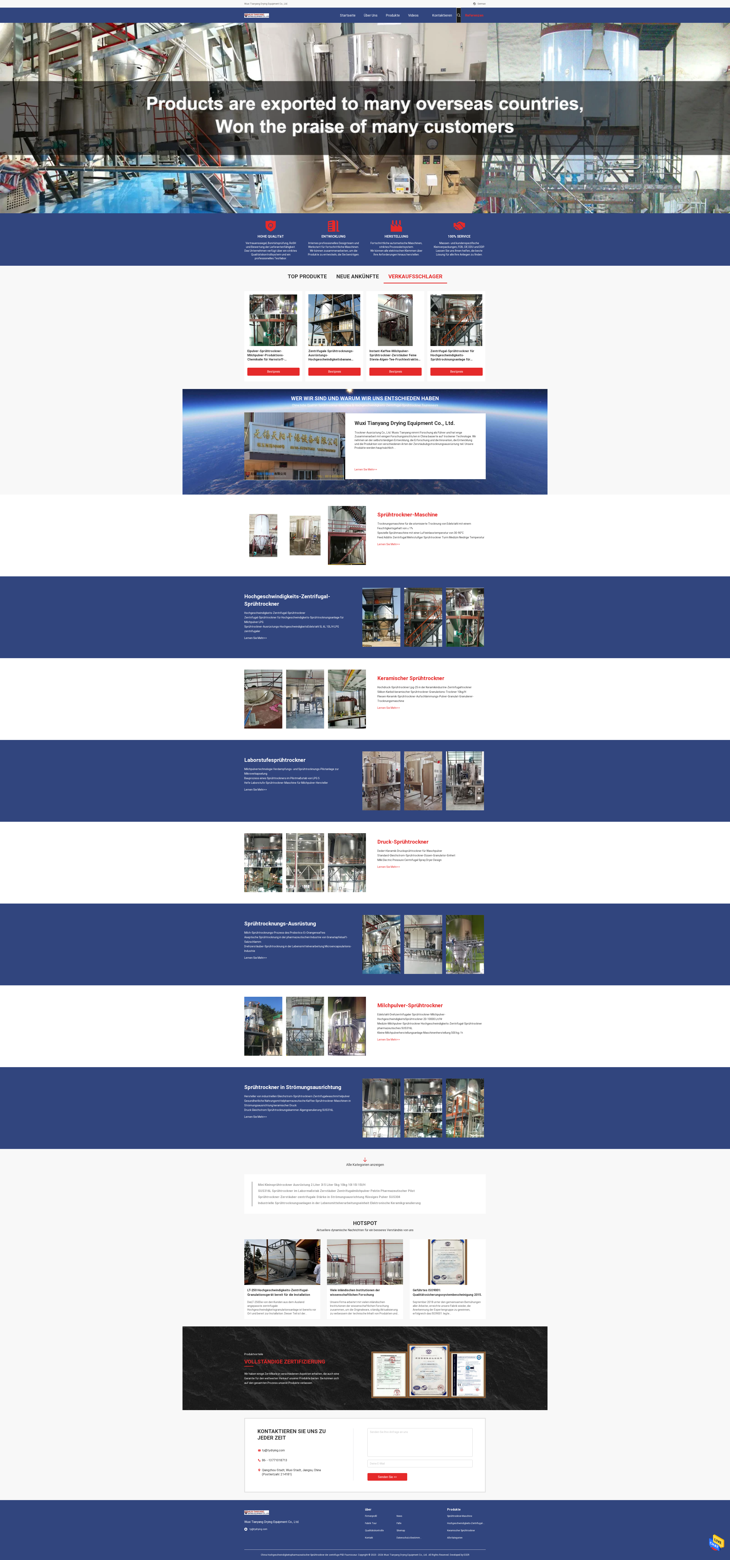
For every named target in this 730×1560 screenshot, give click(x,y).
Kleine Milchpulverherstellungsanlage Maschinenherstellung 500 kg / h (420, 1032)
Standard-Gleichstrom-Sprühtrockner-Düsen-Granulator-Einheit (416, 855)
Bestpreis (273, 371)
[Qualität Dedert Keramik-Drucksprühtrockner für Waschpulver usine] (263, 862)
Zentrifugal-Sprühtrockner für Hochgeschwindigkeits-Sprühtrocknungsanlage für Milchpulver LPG (294, 620)
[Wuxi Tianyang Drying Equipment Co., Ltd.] (256, 15)
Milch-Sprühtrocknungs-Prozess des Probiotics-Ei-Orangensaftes (284, 932)
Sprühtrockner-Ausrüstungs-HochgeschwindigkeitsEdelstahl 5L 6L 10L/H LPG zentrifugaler (291, 629)
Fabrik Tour (371, 1523)
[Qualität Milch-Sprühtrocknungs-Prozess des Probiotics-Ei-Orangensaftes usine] (381, 944)
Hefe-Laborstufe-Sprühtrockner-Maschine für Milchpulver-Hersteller (286, 782)
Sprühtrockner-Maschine (407, 515)
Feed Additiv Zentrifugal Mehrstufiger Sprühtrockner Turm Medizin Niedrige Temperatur (430, 537)
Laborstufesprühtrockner (274, 760)
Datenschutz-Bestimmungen (409, 1537)
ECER (466, 1555)
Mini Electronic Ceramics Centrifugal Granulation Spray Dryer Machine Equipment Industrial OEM (327, 1192)
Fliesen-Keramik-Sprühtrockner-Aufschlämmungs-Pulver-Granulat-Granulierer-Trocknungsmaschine (425, 698)
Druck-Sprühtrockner (402, 842)
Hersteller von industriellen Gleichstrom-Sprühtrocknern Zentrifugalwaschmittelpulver (297, 1096)
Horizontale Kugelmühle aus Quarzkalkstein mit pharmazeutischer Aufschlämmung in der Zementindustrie (455, 355)
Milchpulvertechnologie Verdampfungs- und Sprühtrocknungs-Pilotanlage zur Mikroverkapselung (291, 771)
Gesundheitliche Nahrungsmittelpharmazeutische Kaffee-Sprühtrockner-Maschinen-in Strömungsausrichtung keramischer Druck (297, 1103)
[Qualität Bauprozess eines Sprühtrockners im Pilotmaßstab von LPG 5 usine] (423, 780)
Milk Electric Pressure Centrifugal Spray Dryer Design (409, 860)
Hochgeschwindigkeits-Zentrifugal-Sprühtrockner (272, 353)
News (399, 1516)
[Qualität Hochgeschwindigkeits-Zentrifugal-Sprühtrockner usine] (273, 319)
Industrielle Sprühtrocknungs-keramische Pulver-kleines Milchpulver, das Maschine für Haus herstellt (330, 1186)
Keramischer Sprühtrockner (410, 678)
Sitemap (401, 1530)
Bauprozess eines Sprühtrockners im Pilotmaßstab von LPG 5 (282, 778)
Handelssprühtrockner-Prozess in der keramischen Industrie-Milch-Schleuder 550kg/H (320, 1204)
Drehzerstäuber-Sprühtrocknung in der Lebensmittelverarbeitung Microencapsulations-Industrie (298, 948)
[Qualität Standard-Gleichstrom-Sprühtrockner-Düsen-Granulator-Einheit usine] (305, 862)
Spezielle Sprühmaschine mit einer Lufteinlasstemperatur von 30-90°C (394, 353)
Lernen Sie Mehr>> (366, 469)
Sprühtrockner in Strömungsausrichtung (292, 1087)
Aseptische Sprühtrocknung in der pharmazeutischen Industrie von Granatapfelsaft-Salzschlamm (296, 939)
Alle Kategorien (455, 1537)
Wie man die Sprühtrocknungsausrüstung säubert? (277, 1292)
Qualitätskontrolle (374, 1530)
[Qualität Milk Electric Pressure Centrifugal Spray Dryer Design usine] (347, 862)
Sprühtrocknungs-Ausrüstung (280, 923)
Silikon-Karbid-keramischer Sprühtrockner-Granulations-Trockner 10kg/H (421, 691)
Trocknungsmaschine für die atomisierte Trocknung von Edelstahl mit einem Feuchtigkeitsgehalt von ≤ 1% (329, 355)
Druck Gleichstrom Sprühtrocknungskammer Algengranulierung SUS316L (288, 1109)
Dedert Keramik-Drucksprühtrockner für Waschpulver (409, 850)
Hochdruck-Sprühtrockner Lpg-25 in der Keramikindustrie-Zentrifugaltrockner (424, 687)
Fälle (399, 1523)
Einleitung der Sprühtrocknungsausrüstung (444, 1290)
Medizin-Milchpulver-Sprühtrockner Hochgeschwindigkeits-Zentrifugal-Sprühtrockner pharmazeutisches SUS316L (429, 1026)
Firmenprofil (371, 1516)
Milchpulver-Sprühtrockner (410, 1005)
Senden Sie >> (387, 1477)
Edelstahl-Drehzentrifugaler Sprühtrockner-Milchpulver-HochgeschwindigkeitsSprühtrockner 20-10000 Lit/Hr (411, 1017)
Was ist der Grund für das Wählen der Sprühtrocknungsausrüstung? (356, 1292)
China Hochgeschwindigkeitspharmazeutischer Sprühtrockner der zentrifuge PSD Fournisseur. (309, 1555)
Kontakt (369, 1537)
